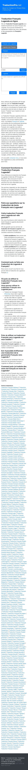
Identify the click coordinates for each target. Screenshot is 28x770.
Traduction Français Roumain (15, 652)
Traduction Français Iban (14, 511)
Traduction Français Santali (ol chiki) (13, 665)
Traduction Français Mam (8, 584)
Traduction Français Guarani (9, 497)
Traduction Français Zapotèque (10, 747)
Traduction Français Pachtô (9, 626)
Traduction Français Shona (9, 673)
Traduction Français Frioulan (9, 485)
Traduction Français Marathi (10, 587)
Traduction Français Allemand (16, 395)
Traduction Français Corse (14, 454)
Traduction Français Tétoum (9, 710)
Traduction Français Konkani (13, 547)
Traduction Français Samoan (14, 658)
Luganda (21, 121)
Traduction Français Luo (14, 567)
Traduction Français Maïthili (16, 574)
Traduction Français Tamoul (16, 695)
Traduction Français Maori (18, 585)
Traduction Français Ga (18, 487)
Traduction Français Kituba (10, 543)
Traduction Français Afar (9, 391)
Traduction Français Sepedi (9, 667)
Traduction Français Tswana (15, 724)
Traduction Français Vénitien (10, 736)
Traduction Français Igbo (8, 513)
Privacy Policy (21, 8)
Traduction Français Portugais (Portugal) (13, 647)
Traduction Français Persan (16, 637)
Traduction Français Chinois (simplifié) (13, 447)
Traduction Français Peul (8, 639)
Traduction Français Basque (14, 417)
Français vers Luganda (9, 44)
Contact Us (12, 8)
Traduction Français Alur (8, 397)
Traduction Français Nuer (8, 615)
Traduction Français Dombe (9, 471)
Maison (3, 758)
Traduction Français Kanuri (15, 532)
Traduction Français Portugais (16, 643)
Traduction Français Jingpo (9, 528)
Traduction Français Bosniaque (15, 434)
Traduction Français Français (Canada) (12, 484)
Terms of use (7, 10)
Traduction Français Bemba (9, 424)
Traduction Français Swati (14, 687)
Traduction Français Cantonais (16, 439)
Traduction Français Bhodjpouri (15, 428)
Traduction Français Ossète (9, 621)
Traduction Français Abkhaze (9, 387)
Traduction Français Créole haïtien (11, 456)
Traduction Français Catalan (9, 441)
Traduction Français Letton (9, 558)
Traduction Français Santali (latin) (16, 663)
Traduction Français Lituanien (10, 563)
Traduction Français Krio (8, 548)
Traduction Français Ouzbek (15, 624)
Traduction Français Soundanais (15, 682)
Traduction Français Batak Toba (10, 422)
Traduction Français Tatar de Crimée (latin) (14, 702)
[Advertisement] (13, 38)
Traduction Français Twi (15, 730)
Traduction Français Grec (15, 495)
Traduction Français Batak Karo (10, 419)
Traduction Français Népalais (17, 610)
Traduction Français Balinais (15, 411)
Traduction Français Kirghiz (18, 541)
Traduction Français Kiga (9, 537)
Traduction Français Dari (19, 463)
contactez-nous (14, 158)
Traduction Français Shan (14, 671)
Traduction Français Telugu (17, 708)
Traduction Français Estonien (9, 476)
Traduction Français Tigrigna (15, 713)
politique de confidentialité (13, 760)
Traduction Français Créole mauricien (12, 458)
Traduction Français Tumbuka (10, 726)
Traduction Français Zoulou (9, 748)
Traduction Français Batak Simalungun (12, 421)
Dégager (13, 92)
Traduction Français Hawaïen (10, 502)
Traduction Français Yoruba (15, 745)
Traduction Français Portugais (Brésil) (12, 645)
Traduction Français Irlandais (17, 521)
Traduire (23, 70)
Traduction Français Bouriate (9, 435)
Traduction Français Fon (19, 482)
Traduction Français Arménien (10, 402)
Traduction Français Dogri (13, 469)
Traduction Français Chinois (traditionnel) (13, 448)
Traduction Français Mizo (17, 598)
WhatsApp (7, 294)
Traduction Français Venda (18, 734)
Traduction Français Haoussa (17, 500)
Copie (23, 92)
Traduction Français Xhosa (9, 741)
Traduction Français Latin (15, 556)
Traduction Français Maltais (16, 582)
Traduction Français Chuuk (9, 450)
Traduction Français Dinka (9, 465)
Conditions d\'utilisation (8, 761)
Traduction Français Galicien (9, 491)
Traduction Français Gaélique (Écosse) (12, 489)
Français (15, 121)
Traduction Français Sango (9, 660)
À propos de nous (12, 758)
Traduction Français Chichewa (17, 445)
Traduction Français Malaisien (10, 578)
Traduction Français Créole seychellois (12, 459)
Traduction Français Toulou (15, 719)
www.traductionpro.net (8, 763)
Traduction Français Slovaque (10, 678)
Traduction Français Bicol (8, 430)
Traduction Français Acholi (18, 389)
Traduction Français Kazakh (9, 534)
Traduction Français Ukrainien (10, 732)
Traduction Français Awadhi (13, 406)
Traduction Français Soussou (9, 684)
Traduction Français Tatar (8, 697)
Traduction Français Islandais (10, 522)
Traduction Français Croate (9, 461)
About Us (5, 8)
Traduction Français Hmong (9, 508)
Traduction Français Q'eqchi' (9, 648)
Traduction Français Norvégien (17, 613)
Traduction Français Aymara (9, 408)
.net (11, 5)
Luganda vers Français (9, 47)
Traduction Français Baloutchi (10, 413)
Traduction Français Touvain (9, 721)
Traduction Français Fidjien (10, 480)
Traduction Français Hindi (15, 506)
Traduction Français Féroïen (18, 478)
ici (7, 272)
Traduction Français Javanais (16, 526)
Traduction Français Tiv (8, 715)
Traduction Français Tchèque (10, 704)
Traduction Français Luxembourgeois (12, 569)
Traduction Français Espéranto (17, 474)
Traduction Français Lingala (18, 561)
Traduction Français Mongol (9, 600)
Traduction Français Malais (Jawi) (11, 576)
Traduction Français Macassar (10, 571)
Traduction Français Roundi (9, 654)
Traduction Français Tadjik (9, 689)
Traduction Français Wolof (18, 739)
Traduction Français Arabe (14, 400)
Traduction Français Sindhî (14, 676)
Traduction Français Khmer (19, 535)
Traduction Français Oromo (18, 619)
